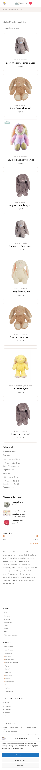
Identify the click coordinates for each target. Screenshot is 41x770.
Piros (6, 574)
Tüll (26, 580)
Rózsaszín (7, 577)
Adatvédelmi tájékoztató (11, 635)
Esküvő (30, 558)
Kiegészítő (26, 564)
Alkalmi (33, 555)
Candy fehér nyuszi (20, 291)
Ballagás (8, 656)
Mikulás (7, 678)
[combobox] (13, 28)
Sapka (16, 577)
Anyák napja (9, 650)
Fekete (21, 561)
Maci (34, 568)
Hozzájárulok (20, 755)
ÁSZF (5, 632)
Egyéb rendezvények (11, 663)
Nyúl (29, 571)
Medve (6, 571)
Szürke (14, 580)
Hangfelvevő (17, 502)
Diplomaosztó (9, 659)
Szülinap (7, 688)
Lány (27, 568)
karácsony (15, 564)
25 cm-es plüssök (20, 60)
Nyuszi (23, 571)
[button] (38, 739)
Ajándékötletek (8, 647)
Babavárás (8, 653)
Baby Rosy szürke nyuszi (20, 205)
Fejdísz (13, 561)
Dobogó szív (17, 520)
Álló (5, 583)
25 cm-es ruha (22, 552)
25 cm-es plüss (9, 552)
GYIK (5, 613)
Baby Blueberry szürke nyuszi (20, 62)
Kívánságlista (8, 622)
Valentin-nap (9, 691)
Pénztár (6, 629)
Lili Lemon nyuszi (20, 388)
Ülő (11, 583)
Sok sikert (8, 685)
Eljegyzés (8, 666)
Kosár (6, 625)
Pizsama (13, 574)
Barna (13, 558)
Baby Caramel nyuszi (20, 108)
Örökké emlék (9, 682)
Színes (6, 580)
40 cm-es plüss (9, 555)
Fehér (6, 561)
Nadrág (14, 571)
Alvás (6, 558)
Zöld (31, 580)
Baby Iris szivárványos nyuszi (20, 159)
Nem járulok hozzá (20, 760)
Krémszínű (7, 568)
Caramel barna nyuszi (20, 337)
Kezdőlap (7, 619)
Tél (21, 580)
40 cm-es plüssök (20, 243)
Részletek (20, 765)
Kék (20, 568)
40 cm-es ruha (23, 555)
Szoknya (31, 577)
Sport (23, 577)
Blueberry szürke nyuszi (20, 246)
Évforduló (8, 672)
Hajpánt (6, 564)
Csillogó (22, 558)
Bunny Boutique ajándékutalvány (18, 512)
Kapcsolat (7, 616)
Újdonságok (27, 386)
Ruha (28, 574)
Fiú (28, 561)
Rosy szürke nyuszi (20, 434)
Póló (22, 574)
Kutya (14, 568)
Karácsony (8, 675)
